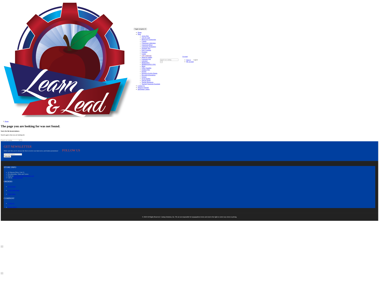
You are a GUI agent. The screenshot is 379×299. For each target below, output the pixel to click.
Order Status (11, 194)
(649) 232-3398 (18, 178)
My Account (11, 186)
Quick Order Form (13, 190)
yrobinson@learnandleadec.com (24, 176)
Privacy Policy (12, 207)
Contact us (11, 203)
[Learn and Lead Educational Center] (69, 60)
